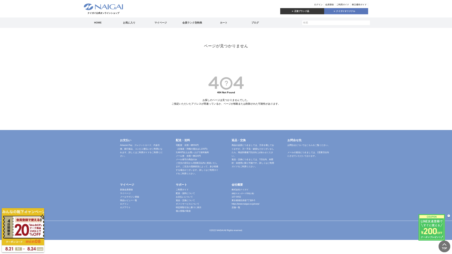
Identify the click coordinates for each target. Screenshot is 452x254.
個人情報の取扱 (183, 211)
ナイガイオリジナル (345, 11)
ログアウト (125, 207)
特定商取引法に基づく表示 (188, 207)
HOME (98, 22)
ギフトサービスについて (187, 204)
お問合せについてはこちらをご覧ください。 (308, 145)
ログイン (318, 4)
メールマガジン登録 (129, 197)
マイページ (160, 22)
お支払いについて (184, 197)
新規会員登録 (126, 189)
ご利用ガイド (342, 4)
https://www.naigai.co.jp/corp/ (245, 204)
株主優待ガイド (359, 4)
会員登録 (329, 4)
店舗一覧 (236, 207)
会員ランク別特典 (192, 22)
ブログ (255, 22)
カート (223, 22)
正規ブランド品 (301, 11)
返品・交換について (185, 200)
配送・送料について (185, 193)
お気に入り (129, 22)
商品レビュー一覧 (128, 200)
